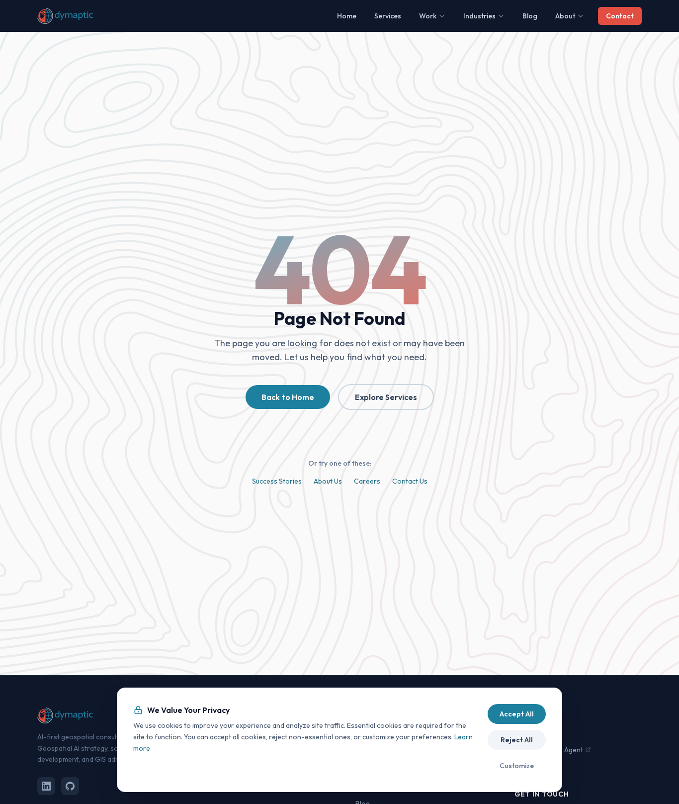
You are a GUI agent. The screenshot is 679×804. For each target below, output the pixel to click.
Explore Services (386, 397)
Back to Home (287, 397)
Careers (367, 481)
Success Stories (277, 481)
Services (387, 15)
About (565, 15)
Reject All (517, 739)
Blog (529, 15)
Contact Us (409, 481)
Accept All (517, 713)
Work (427, 15)
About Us (328, 481)
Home (346, 15)
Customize (517, 765)
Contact (620, 15)
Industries (479, 15)
